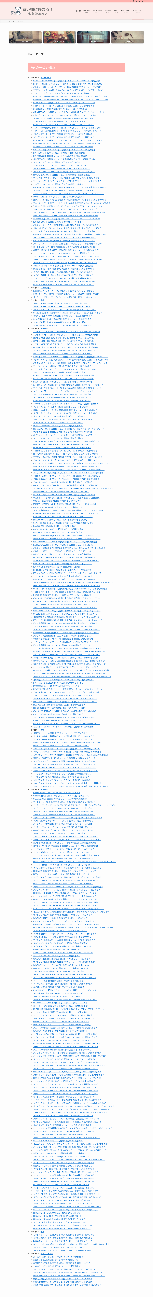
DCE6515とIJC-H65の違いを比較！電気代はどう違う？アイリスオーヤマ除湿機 (65, 601)
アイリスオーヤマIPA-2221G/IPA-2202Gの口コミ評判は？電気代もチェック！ (64, 717)
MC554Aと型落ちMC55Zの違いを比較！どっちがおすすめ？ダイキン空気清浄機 (65, 347)
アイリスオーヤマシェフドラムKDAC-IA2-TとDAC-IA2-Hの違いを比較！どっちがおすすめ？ (70, 212)
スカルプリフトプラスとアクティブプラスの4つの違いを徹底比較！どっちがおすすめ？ (68, 1074)
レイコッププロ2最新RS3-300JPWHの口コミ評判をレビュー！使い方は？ (63, 394)
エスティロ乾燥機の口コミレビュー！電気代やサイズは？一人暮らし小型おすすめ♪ (67, 648)
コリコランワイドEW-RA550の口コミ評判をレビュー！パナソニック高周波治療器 (66, 846)
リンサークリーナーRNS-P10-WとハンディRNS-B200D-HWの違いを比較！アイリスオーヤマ (70, 359)
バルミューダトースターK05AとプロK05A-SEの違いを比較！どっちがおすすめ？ (65, 225)
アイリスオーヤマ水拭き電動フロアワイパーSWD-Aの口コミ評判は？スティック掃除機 (68, 472)
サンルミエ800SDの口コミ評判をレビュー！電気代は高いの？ (58, 425)
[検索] (142, 1)
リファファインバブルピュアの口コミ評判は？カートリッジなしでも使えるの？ (65, 1059)
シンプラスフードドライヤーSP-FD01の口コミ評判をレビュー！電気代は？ (63, 137)
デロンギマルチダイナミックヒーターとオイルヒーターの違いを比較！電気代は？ (66, 403)
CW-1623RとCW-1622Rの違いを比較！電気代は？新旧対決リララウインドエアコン (66, 598)
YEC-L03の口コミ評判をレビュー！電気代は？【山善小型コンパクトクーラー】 (65, 701)
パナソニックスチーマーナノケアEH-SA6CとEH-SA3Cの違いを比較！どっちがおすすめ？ (69, 1147)
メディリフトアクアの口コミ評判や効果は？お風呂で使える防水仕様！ (61, 1200)
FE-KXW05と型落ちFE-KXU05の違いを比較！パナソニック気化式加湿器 (62, 447)
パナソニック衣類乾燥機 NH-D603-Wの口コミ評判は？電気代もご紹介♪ (62, 635)
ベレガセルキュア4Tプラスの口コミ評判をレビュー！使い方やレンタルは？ (64, 830)
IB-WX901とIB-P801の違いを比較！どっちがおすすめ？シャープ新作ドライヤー (65, 921)
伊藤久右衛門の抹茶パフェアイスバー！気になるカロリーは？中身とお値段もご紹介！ (68, 1285)
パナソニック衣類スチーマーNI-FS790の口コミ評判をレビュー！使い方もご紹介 (65, 667)
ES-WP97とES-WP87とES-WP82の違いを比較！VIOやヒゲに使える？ (61, 1184)
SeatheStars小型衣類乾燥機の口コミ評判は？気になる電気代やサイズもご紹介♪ (66, 632)
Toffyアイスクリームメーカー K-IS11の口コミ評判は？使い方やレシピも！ (63, 190)
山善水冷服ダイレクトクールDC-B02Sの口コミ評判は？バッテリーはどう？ (63, 290)
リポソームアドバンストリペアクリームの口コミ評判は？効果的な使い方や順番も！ (67, 751)
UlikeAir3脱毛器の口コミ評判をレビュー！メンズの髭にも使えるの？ (61, 795)
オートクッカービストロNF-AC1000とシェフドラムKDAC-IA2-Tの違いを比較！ (65, 247)
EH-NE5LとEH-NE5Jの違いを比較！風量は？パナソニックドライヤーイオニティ (65, 893)
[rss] (136, 1)
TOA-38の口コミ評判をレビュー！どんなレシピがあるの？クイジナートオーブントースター (70, 209)
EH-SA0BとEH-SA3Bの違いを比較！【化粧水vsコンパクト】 (57, 1216)
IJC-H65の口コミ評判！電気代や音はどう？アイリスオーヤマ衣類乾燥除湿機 (64, 557)
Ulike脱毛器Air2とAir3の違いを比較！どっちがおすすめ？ (56, 792)
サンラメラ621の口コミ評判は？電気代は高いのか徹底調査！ (58, 422)
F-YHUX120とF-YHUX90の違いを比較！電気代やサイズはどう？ (59, 720)
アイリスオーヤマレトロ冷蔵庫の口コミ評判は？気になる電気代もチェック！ (64, 237)
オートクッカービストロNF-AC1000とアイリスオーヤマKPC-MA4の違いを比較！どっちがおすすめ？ (73, 1106)
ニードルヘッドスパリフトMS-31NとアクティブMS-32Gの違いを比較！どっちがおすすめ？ (70, 1112)
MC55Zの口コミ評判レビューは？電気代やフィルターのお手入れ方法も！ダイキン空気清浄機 (71, 670)
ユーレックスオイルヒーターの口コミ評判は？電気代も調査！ (58, 438)
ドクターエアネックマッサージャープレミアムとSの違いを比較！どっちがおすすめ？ (67, 817)
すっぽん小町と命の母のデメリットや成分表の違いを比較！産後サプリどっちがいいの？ (69, 1272)
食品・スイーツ (47, 1253)
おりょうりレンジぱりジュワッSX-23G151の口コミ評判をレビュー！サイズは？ (65, 115)
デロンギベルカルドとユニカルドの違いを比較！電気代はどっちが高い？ (62, 482)
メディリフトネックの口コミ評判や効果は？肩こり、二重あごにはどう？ (62, 1203)
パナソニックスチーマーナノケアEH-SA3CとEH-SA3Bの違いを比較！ (61, 1134)
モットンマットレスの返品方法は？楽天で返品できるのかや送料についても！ (64, 1234)
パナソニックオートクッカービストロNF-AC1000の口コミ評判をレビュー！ (63, 253)
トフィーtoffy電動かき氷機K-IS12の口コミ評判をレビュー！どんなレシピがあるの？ (67, 127)
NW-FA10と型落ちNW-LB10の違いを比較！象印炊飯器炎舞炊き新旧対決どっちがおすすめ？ (70, 234)
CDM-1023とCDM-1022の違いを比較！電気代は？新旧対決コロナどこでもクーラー (66, 610)
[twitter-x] (130, 1)
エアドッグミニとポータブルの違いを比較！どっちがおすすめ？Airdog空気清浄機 (66, 331)
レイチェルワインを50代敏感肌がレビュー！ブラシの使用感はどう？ (61, 777)
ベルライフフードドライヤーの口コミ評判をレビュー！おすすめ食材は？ (62, 134)
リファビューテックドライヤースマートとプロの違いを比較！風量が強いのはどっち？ (68, 1084)
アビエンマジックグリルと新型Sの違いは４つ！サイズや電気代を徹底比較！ (64, 265)
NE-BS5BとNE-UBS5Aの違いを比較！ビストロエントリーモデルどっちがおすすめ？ (67, 143)
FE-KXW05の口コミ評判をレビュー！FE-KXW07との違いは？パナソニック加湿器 (65, 453)
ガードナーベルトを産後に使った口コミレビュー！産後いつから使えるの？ (63, 739)
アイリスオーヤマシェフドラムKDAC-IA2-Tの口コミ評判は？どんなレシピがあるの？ (67, 256)
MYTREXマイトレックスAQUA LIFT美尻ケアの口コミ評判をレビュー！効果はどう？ (67, 1071)
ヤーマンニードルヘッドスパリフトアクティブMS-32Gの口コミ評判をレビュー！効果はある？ (71, 1109)
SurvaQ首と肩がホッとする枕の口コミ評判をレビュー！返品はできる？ (62, 319)
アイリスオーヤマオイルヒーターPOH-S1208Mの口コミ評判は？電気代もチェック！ (67, 388)
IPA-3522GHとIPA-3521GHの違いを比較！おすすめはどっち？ (58, 682)
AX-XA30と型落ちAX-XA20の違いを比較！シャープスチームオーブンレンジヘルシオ (66, 218)
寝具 (42, 300)
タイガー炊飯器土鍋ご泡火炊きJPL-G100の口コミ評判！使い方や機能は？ (63, 275)
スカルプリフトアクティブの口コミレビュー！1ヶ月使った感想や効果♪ (62, 1125)
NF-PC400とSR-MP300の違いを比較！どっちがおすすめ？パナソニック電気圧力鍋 (66, 80)
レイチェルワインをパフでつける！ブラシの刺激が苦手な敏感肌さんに (62, 773)
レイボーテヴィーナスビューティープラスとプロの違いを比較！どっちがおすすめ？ (67, 1100)
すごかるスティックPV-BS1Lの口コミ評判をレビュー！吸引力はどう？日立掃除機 (66, 497)
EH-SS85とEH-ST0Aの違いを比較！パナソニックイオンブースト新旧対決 (63, 883)
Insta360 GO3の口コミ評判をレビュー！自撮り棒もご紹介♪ (57, 532)
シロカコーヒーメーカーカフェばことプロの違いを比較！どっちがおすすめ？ (64, 105)
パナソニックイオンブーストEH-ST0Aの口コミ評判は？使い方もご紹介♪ (63, 1015)
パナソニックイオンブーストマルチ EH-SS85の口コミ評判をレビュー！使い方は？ (66, 889)
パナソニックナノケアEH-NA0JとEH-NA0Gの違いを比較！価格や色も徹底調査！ (65, 1090)
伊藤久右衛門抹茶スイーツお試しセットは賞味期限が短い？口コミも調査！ (63, 1281)
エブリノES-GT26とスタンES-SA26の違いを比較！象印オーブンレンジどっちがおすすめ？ (70, 199)
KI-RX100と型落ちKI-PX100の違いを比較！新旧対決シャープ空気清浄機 (62, 570)
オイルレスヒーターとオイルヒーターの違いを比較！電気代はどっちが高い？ (64, 435)
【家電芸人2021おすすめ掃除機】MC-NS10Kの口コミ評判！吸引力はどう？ (63, 679)
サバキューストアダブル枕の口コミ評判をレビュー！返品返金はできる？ (62, 316)
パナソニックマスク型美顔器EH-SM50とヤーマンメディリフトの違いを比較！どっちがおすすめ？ (72, 1128)
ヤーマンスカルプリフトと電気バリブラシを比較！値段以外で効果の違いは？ (64, 1178)
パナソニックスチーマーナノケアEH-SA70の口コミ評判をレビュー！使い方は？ (65, 1093)
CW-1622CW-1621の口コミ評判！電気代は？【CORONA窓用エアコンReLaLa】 (65, 711)
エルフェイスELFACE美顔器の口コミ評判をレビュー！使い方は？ (59, 971)
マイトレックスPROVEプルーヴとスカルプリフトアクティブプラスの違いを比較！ (66, 1062)
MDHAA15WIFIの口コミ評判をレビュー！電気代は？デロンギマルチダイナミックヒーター (69, 428)
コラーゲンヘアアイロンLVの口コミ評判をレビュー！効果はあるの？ (61, 1005)
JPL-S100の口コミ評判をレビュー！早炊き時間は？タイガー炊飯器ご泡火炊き (65, 159)
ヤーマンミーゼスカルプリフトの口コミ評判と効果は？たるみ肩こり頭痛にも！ (65, 1209)
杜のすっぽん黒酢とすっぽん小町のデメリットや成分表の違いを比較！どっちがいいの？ (69, 1275)
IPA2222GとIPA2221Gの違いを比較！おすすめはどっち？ (56, 686)
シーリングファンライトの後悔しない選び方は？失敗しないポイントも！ (62, 419)
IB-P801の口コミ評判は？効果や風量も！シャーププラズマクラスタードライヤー (66, 924)
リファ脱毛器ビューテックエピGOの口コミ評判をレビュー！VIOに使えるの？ (64, 933)
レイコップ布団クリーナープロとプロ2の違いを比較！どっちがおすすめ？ (63, 391)
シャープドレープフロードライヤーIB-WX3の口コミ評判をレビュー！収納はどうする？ (68, 908)
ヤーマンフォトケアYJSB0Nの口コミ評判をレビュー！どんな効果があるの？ (64, 1081)
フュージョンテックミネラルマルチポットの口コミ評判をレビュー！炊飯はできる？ (67, 181)
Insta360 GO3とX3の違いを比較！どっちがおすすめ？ (55, 526)
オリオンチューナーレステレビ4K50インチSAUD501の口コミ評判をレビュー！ (65, 607)
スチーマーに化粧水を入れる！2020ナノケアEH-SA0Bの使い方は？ (60, 1222)
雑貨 (42, 1231)
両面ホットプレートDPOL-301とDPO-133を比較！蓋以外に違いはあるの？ (63, 284)
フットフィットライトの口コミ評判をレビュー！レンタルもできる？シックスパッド (67, 839)
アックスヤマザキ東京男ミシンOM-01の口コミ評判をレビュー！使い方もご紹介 (65, 657)
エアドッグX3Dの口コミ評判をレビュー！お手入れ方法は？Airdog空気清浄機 (64, 842)
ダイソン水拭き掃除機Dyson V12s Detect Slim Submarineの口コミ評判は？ (64, 535)
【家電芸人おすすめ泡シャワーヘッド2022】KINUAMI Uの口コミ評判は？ (63, 1115)
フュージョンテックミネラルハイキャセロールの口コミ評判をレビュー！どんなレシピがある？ (71, 203)
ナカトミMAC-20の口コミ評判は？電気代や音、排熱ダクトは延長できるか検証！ (66, 560)
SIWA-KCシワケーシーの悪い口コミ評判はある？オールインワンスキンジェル (64, 767)
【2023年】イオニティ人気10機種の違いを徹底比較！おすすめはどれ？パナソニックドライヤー (72, 911)
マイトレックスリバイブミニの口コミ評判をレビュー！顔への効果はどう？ (63, 1162)
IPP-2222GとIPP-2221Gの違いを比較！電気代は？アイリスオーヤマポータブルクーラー (68, 620)
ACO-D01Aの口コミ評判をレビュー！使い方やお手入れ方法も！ (59, 196)
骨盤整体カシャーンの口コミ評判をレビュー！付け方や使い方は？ (60, 733)
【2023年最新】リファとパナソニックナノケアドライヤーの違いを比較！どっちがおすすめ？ (71, 1143)
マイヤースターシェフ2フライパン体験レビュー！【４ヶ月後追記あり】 (62, 1250)
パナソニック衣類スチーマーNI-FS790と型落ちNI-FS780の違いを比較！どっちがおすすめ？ (70, 673)
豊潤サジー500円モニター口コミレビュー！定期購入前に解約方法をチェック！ (65, 758)
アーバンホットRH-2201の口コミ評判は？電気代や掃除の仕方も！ (60, 372)
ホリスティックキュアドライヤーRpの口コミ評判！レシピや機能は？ (61, 1156)
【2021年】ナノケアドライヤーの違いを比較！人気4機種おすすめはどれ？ (63, 1225)
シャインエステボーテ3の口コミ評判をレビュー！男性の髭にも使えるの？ (63, 952)
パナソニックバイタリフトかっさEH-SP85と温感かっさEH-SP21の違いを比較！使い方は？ (70, 1056)
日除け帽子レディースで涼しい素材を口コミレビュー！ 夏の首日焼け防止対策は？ (66, 294)
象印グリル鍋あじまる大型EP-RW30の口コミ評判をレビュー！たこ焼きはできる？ (66, 250)
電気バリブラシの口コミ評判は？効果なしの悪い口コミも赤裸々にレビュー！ (64, 1165)
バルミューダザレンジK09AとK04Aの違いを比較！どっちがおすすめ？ (61, 168)
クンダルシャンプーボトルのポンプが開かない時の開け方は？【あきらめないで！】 (67, 761)
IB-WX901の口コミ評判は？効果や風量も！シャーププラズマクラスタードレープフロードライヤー (73, 927)
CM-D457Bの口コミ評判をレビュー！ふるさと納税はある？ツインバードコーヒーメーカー (69, 112)
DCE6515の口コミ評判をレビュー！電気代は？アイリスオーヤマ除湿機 (62, 595)
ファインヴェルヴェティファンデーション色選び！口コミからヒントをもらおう (65, 770)
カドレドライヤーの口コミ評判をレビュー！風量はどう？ (56, 955)
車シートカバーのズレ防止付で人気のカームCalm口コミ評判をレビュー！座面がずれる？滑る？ (72, 1244)
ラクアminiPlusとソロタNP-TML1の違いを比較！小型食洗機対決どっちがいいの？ (66, 585)
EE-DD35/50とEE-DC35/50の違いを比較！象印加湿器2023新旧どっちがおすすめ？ (66, 485)
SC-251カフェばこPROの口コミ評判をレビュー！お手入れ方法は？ (60, 109)
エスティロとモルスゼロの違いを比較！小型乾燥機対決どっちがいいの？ (62, 576)
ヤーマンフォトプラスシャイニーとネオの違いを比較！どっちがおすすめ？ (63, 849)
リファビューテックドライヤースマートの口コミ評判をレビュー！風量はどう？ (65, 1087)
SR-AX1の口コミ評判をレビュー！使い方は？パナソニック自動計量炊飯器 (63, 146)
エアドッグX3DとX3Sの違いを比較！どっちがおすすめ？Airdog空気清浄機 (63, 337)
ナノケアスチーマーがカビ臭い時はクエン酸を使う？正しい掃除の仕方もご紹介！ (66, 855)
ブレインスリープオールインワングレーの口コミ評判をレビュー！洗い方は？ (64, 309)
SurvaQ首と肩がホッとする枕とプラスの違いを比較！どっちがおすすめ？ (63, 325)
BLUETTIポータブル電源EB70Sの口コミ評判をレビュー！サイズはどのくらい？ (65, 513)
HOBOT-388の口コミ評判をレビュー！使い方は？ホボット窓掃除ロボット (63, 378)
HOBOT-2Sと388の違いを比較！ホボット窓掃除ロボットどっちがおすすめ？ (64, 375)
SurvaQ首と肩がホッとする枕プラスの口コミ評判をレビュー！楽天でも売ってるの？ (67, 312)
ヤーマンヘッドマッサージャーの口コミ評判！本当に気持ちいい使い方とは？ (64, 1181)
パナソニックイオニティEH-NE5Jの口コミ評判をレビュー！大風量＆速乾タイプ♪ (66, 880)
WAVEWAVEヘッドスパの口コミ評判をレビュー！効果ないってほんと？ (62, 968)
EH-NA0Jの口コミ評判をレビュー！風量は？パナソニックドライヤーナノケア (64, 871)
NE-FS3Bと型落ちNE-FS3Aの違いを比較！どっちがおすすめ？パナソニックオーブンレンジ (70, 96)
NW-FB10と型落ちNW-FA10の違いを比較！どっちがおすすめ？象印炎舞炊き (64, 149)
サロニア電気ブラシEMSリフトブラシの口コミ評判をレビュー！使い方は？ (63, 1018)
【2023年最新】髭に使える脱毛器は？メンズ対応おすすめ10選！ (59, 993)
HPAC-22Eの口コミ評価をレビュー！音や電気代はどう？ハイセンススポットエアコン (67, 689)
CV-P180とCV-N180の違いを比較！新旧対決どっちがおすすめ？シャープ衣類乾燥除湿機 (69, 651)
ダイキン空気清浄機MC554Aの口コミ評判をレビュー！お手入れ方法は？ (62, 353)
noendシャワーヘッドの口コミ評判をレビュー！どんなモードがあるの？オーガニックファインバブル (74, 861)
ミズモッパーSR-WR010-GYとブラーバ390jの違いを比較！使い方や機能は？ (64, 726)
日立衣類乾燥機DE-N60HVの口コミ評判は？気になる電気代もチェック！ (62, 645)
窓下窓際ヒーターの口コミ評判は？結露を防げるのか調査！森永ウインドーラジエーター (69, 384)
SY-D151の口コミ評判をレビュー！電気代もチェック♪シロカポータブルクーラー (66, 613)
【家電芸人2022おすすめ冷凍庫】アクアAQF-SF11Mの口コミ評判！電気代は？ (65, 262)
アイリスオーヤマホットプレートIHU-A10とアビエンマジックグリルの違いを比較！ (67, 178)
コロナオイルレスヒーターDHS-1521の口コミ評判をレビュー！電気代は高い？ (65, 410)
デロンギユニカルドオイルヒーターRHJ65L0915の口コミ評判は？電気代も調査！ (66, 479)
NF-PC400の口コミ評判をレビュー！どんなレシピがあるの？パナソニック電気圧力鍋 (67, 83)
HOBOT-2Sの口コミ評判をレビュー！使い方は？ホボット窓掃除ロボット (63, 381)
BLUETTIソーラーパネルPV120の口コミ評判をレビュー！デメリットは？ (63, 516)
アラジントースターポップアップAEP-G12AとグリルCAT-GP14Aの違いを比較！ (65, 281)
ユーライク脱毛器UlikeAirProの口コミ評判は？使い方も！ (57, 996)
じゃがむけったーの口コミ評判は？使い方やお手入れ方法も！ (58, 184)
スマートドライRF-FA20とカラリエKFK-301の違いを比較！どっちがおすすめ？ (65, 698)
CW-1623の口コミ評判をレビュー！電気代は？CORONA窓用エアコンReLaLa (64, 579)
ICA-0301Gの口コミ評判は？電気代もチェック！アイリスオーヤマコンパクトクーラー (68, 573)
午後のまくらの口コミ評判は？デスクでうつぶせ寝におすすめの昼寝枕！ (62, 432)
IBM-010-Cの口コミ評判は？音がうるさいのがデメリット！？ (58, 221)
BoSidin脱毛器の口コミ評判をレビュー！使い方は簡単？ (56, 949)
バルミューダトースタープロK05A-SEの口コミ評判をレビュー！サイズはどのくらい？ (68, 243)
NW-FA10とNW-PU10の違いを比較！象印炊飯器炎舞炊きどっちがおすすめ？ (64, 240)
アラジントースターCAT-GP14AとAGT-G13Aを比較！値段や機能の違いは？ (63, 278)
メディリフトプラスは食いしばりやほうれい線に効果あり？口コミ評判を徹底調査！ (67, 1206)
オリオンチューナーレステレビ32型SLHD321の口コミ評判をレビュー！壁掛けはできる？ (69, 660)
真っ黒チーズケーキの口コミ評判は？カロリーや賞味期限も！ (58, 1256)
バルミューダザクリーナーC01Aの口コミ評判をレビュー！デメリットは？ (63, 551)
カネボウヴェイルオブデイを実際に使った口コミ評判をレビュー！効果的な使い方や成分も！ (71, 755)
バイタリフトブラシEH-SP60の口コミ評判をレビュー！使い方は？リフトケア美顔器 (67, 877)
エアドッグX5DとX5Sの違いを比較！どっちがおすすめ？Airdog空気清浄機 (63, 341)
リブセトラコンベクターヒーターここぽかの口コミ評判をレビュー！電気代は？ (65, 413)
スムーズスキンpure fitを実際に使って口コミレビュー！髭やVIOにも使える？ (64, 977)
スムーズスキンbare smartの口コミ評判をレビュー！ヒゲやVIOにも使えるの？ (65, 1027)
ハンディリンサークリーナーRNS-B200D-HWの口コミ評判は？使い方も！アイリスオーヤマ (70, 363)
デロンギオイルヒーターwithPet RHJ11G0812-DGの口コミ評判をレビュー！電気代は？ (69, 469)
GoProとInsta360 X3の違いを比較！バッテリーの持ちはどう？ (58, 507)
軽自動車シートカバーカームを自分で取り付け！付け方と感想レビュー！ (62, 1241)
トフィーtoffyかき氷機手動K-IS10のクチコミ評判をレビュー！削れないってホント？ (67, 130)
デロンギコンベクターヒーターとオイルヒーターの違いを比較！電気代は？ (63, 444)
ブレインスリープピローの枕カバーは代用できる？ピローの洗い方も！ (62, 306)
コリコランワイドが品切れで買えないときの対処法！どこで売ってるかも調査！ (65, 836)
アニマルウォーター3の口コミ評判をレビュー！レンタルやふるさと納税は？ (64, 350)
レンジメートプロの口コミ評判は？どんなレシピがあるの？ (57, 162)
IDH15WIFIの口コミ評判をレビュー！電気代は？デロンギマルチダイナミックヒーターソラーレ (71, 463)
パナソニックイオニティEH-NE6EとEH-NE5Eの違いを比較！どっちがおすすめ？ (65, 1172)
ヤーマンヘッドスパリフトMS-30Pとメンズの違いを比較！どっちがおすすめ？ (65, 1131)
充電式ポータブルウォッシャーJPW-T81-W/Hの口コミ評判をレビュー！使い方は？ (66, 538)
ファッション (46, 287)
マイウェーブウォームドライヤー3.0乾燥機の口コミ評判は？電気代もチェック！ (65, 642)
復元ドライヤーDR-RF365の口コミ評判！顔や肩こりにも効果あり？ (60, 1153)
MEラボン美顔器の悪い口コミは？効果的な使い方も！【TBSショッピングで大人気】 (67, 1078)
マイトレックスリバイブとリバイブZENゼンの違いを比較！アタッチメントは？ (65, 1068)
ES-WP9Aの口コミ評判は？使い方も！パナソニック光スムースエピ (60, 1002)
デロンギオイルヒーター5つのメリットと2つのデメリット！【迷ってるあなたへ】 (66, 692)
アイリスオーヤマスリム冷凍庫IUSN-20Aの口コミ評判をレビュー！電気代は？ (65, 231)
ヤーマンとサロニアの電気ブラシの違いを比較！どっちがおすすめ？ (61, 1012)
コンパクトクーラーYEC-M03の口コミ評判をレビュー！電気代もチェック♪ (63, 604)
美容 (42, 729)
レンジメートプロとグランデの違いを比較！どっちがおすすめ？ (59, 121)
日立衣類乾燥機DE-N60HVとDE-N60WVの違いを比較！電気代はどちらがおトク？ (66, 623)
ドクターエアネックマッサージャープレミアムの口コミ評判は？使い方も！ (63, 827)
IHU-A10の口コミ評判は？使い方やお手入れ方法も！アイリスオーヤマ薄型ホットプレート (69, 187)
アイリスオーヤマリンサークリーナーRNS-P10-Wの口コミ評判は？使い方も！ (65, 369)
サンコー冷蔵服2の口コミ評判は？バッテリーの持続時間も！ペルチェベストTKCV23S (68, 510)
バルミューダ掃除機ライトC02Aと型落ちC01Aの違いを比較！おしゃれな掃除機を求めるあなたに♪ (73, 582)
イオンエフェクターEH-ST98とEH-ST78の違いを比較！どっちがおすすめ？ (64, 1169)
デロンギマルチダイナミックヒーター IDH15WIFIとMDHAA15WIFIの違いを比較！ (66, 450)
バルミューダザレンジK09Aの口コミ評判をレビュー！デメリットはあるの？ (64, 171)
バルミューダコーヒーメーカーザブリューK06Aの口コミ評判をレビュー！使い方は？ (67, 87)
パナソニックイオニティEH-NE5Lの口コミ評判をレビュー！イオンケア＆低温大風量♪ (68, 886)
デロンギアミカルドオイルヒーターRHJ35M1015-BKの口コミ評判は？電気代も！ (66, 466)
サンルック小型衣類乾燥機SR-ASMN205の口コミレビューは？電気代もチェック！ (66, 629)
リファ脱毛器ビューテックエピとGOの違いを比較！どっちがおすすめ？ (62, 936)
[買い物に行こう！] (31, 11)
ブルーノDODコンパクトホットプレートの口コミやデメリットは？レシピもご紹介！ (67, 228)
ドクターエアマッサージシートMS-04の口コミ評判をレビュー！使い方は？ (63, 808)
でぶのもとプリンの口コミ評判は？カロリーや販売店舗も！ (57, 1266)
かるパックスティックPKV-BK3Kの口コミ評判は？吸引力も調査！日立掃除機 (64, 494)
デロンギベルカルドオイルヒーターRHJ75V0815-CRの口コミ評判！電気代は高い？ (66, 475)
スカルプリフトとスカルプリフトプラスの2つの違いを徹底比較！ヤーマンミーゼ (66, 1118)
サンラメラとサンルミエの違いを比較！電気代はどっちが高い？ (59, 416)
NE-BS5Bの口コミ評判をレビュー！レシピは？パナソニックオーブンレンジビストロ (67, 140)
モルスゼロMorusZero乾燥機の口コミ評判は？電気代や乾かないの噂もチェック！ (66, 654)
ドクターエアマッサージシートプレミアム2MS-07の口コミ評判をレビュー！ (64, 814)
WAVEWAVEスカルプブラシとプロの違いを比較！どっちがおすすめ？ (61, 1021)
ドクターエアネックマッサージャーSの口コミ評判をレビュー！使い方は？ (63, 820)
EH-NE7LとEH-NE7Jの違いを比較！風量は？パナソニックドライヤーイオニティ (65, 899)
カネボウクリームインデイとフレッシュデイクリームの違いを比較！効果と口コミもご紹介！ (71, 786)
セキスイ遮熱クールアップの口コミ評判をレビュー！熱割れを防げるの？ (62, 1238)
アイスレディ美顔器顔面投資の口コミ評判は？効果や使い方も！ (59, 980)
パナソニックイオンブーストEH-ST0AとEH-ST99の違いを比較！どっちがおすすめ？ (67, 1052)
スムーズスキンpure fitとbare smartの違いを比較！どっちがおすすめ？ (62, 1049)
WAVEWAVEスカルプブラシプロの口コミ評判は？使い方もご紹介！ (60, 1031)
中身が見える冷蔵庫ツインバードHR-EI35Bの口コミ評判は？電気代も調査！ (64, 639)
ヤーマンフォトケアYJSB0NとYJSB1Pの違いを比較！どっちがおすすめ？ (63, 983)
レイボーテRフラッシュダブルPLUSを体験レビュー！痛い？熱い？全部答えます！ (66, 1190)
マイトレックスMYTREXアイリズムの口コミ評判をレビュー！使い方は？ (62, 915)
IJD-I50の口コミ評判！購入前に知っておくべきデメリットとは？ (59, 708)
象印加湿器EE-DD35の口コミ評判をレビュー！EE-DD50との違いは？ (61, 491)
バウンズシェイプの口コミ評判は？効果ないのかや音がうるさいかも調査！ (63, 824)
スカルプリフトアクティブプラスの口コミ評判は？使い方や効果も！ (61, 943)
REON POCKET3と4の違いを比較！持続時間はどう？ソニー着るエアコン (62, 563)
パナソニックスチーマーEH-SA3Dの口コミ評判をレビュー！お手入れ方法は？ (64, 896)
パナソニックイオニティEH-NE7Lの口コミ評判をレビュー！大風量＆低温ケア (64, 905)
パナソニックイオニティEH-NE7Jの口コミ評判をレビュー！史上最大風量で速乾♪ (66, 902)
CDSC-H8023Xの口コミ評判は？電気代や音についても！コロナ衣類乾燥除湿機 (65, 541)
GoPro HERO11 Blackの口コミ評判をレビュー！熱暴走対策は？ (59, 529)
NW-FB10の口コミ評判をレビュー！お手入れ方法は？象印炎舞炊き (60, 156)
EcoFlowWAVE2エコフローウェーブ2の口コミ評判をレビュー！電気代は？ (63, 544)
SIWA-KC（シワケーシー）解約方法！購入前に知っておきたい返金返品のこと (64, 764)
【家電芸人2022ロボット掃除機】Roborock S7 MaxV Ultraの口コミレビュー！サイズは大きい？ (72, 676)
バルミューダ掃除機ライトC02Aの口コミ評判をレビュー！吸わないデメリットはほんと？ (69, 548)
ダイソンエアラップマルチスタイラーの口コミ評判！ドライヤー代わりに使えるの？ (67, 867)
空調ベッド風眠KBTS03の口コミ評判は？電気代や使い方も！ (58, 501)
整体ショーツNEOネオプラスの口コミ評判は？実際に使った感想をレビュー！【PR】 (67, 742)
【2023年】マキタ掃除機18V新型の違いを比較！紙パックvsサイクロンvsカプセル (66, 617)
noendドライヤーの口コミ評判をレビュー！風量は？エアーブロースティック (64, 858)
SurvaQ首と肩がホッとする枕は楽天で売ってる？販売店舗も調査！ (60, 322)
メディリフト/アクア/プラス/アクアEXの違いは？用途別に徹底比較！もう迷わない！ (67, 1197)
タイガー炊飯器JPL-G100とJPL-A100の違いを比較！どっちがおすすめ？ (62, 272)
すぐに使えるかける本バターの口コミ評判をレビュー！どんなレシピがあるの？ (65, 1269)
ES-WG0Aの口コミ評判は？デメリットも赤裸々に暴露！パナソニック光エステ (64, 990)
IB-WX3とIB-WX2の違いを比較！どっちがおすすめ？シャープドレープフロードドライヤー (69, 1009)
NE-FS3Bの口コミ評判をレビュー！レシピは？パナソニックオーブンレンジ (63, 124)
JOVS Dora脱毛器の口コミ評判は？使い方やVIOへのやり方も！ (58, 987)
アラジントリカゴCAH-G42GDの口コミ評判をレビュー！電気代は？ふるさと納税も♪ (67, 457)
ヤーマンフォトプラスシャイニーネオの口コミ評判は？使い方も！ (60, 833)
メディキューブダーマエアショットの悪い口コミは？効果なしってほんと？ (63, 946)
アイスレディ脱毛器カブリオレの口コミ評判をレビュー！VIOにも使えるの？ (64, 940)
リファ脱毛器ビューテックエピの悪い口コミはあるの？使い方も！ (60, 930)
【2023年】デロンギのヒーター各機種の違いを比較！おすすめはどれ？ (62, 397)
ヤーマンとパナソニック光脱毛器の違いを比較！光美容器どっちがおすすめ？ (64, 1175)
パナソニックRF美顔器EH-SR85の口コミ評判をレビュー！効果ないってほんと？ (65, 1046)
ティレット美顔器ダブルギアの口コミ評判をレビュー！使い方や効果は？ (62, 864)
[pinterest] (133, 1)
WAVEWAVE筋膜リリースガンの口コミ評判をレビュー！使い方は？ (60, 918)
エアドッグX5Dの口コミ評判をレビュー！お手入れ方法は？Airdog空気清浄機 (64, 344)
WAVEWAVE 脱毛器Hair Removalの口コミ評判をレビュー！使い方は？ (61, 958)
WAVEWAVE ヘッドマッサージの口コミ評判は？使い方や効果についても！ (63, 965)
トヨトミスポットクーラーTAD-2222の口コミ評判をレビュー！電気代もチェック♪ (66, 591)
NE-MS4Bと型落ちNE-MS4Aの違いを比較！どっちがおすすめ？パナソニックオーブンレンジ (70, 99)
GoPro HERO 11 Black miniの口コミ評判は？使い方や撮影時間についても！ (64, 522)
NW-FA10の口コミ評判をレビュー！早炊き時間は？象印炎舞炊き (59, 152)
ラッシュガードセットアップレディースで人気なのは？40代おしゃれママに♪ (64, 297)
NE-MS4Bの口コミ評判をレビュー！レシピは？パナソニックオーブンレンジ (64, 102)
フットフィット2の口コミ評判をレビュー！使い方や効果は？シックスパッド (64, 802)
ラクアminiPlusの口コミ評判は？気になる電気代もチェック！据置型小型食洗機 (65, 215)
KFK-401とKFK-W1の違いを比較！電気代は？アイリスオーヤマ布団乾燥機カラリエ (66, 723)
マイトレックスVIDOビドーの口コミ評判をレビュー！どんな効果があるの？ (64, 974)
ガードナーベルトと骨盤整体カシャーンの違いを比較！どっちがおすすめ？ (63, 736)
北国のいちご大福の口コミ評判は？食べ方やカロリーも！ (56, 1259)
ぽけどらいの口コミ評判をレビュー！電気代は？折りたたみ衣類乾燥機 (62, 554)
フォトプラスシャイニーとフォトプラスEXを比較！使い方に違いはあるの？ (63, 1187)
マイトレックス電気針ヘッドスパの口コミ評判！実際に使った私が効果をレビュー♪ (67, 1121)
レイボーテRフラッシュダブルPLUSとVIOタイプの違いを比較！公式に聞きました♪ (67, 1194)
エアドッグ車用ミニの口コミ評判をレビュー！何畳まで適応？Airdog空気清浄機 (65, 334)
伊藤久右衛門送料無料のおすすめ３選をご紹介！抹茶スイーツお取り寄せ (62, 1278)
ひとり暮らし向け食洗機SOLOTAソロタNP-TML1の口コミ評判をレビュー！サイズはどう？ (70, 664)
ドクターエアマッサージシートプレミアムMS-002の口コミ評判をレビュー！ (64, 811)
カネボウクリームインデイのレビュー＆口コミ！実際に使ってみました (62, 780)
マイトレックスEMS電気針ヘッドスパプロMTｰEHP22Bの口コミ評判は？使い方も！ (67, 1037)
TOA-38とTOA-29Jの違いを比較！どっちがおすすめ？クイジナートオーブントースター (68, 206)
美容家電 (44, 789)
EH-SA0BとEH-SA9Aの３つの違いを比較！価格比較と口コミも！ (59, 1219)
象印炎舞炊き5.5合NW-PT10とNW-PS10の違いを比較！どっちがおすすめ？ (64, 268)
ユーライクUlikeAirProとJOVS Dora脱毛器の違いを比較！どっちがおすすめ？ (65, 999)
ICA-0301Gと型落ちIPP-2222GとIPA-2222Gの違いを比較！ (57, 566)
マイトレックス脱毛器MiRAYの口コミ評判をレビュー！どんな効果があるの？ (64, 962)
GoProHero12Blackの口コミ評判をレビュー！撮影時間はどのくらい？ (62, 400)
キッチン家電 (46, 77)
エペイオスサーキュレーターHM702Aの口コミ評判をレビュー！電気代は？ (63, 626)
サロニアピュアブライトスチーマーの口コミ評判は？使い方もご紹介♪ (62, 1024)
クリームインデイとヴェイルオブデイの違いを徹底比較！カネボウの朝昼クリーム (66, 748)
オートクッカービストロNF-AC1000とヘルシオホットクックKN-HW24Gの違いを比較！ (68, 259)
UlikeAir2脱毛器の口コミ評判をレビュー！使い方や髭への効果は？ (60, 798)
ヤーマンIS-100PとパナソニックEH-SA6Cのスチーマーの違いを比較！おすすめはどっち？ (69, 1150)
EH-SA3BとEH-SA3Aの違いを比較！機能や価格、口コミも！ (57, 1212)
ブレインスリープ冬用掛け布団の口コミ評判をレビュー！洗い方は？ (61, 303)
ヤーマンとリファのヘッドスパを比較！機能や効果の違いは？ (58, 1140)
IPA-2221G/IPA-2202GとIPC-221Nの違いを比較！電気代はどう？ (59, 714)
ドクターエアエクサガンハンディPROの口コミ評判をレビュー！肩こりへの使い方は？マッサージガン (74, 805)
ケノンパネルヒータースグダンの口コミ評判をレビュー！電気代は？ (61, 406)
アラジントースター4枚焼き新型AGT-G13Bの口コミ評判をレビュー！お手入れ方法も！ (68, 90)
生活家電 (44, 328)
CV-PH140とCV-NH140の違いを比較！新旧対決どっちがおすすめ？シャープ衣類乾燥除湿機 (70, 588)
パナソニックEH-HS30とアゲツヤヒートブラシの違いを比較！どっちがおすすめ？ (66, 1137)
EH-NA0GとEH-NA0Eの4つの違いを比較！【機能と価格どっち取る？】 (62, 1228)
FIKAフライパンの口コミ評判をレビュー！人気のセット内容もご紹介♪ (62, 174)
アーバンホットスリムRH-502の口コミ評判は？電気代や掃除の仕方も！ (62, 366)
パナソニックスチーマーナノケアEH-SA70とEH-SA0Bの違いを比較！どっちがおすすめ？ (69, 1065)
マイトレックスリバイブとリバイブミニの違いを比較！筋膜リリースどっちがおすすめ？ (69, 1159)
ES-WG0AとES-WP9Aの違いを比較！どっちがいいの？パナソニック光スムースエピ (66, 1043)
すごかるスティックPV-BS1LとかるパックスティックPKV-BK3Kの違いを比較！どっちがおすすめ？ (73, 488)
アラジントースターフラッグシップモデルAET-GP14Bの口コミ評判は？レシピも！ (66, 93)
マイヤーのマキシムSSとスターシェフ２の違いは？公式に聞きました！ (62, 1247)
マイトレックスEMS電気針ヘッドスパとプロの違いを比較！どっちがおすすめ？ (65, 1034)
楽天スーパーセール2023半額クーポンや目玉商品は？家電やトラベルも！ (63, 874)
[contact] (139, 1)
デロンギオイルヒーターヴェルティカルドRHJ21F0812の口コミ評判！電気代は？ (66, 441)
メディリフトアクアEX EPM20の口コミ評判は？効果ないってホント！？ (62, 1040)
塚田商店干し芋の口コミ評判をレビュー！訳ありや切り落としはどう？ (62, 1263)
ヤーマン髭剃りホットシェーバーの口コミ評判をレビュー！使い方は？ (62, 852)
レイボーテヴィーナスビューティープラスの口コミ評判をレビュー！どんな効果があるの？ (70, 1103)
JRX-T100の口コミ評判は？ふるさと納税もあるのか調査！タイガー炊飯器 (63, 118)
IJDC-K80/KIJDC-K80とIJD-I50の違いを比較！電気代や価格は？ (59, 704)
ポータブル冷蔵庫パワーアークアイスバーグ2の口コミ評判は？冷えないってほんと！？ (68, 193)
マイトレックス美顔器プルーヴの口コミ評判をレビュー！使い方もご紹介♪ (63, 1096)
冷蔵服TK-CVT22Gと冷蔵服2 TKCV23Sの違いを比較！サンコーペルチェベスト (65, 504)
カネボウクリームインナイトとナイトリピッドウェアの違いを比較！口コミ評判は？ (67, 783)
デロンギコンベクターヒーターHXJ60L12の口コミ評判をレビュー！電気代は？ (65, 460)
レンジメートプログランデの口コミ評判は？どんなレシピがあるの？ (61, 165)
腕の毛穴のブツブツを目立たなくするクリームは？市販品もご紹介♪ (61, 745)
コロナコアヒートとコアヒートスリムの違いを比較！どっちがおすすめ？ (62, 695)
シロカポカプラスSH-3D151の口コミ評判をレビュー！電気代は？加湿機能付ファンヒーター (70, 356)
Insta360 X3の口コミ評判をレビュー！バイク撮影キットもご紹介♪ (60, 519)
